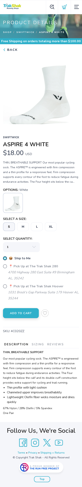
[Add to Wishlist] (45, 313)
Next (73, 91)
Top (42, 479)
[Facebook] (23, 443)
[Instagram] (35, 443)
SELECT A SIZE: (14, 219)
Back (12, 50)
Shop (7, 32)
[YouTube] (59, 443)
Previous (9, 91)
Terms (21, 453)
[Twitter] (47, 443)
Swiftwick (25, 32)
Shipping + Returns (52, 453)
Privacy (32, 453)
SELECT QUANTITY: (17, 238)
